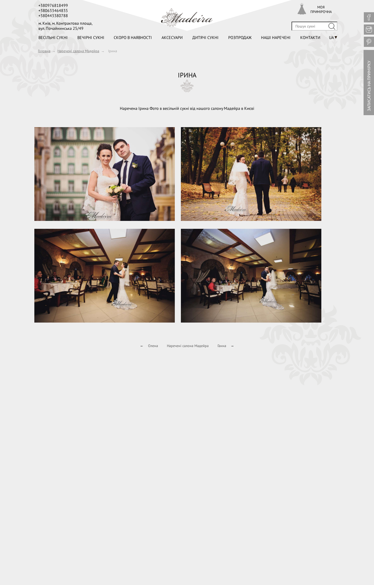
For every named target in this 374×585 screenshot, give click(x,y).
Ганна (222, 345)
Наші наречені (276, 37)
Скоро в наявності (133, 37)
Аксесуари (172, 37)
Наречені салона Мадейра (78, 51)
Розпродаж (240, 37)
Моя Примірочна (321, 9)
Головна (44, 51)
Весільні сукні (53, 37)
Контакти (310, 37)
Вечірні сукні (90, 37)
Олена (153, 345)
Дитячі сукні (205, 37)
